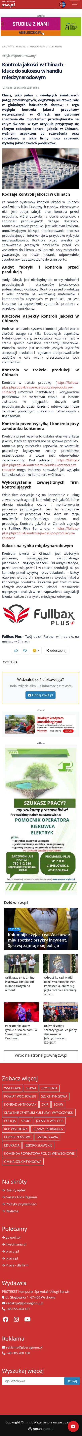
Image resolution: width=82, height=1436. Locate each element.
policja (10, 1121)
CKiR (45, 1104)
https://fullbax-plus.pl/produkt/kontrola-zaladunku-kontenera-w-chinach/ (40, 465)
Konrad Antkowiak (20, 1104)
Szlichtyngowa (54, 1096)
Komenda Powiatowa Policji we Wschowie (39, 1153)
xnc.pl (49, 1428)
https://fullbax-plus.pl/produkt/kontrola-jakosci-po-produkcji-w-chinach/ (40, 533)
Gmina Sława (47, 1137)
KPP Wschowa (15, 1129)
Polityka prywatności (21, 1204)
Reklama (12, 1211)
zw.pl (28, 1422)
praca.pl (12, 1258)
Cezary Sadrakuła (48, 1129)
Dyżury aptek (15, 1190)
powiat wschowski (20, 1096)
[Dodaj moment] (73, 1426)
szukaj (72, 1381)
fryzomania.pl (16, 1244)
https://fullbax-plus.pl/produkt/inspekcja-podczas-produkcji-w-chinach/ (40, 387)
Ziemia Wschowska (14, 46)
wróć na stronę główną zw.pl (41, 1055)
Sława (31, 1088)
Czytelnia (55, 46)
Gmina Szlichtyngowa (22, 1161)
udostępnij (57, 650)
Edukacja (12, 1145)
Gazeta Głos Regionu (21, 1197)
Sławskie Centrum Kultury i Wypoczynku (38, 1112)
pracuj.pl (12, 1251)
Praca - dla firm (17, 1265)
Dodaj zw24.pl (42, 695)
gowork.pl (13, 1237)
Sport (26, 1121)
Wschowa (12, 1088)
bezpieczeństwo (17, 1137)
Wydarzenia (37, 46)
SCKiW (58, 1104)
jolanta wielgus (49, 1121)
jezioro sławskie (38, 1145)
